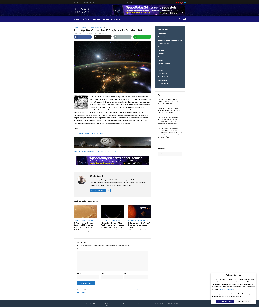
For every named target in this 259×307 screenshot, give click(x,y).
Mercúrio (170, 112)
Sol (176, 132)
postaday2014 (172, 119)
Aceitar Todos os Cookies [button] (225, 301)
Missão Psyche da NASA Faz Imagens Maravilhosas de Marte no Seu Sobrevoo (112, 225)
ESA (179, 101)
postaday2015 (101, 151)
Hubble (160, 110)
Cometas (166, 101)
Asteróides (161, 99)
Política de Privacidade (225, 289)
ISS (171, 110)
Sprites (109, 151)
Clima (75, 151)
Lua (159, 112)
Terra (114, 151)
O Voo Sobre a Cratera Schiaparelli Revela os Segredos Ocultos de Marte (83, 226)
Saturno (161, 132)
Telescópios (169, 135)
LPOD (175, 110)
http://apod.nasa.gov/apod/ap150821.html (88, 133)
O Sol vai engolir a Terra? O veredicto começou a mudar (139, 225)
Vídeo (167, 137)
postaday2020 (162, 126)
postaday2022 (162, 128)
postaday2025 (172, 130)
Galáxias (170, 108)
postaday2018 (162, 124)
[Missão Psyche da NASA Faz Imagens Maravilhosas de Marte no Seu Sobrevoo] (112, 211)
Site (125, 273)
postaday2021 (172, 126)
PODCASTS (96, 19)
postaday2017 (172, 121)
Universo (161, 137)
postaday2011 (162, 117)
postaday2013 (162, 119)
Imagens (107, 27)
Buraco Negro (171, 99)
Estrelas (171, 106)
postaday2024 (162, 130)
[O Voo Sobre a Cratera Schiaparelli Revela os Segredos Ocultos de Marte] (85, 211)
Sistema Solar (169, 132)
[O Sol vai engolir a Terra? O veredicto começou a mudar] (139, 211)
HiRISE (176, 108)
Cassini (160, 101)
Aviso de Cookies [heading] (233, 275)
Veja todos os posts (97, 190)
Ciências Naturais (99, 27)
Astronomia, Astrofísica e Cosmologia (84, 27)
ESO (159, 104)
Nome (79, 273)
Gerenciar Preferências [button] (242, 301)
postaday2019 (172, 124)
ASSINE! (76, 19)
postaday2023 (172, 128)
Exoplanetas (162, 108)
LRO (179, 110)
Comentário (81, 249)
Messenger (161, 115)
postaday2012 (172, 117)
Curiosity (174, 101)
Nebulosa (174, 115)
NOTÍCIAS (85, 19)
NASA (168, 115)
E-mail (103, 273)
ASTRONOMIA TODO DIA (87, 2)
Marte (164, 112)
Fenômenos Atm (84, 151)
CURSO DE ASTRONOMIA (111, 19)
